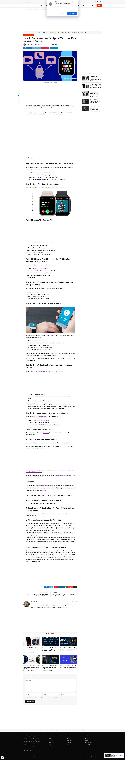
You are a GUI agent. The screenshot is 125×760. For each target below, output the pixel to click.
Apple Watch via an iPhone (44, 371)
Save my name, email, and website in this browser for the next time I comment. (43, 697)
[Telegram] (19, 101)
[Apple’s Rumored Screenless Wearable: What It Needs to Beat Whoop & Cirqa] (85, 93)
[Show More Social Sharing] (60, 48)
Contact (87, 740)
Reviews (50, 738)
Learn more (84, 32)
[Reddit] (19, 103)
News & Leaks (51, 746)
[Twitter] (19, 92)
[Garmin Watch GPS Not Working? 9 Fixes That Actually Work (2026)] (68, 641)
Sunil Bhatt (31, 44)
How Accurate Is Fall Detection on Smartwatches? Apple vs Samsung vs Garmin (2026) (50, 649)
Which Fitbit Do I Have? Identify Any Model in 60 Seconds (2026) (68, 666)
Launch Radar (80, 5)
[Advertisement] (62, 21)
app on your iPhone (40, 292)
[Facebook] (19, 89)
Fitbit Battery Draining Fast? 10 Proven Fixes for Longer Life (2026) (49, 667)
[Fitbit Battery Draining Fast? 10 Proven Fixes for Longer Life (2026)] (50, 659)
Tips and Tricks (29, 9)
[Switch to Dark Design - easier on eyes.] (95, 5)
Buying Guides (51, 742)
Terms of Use (88, 744)
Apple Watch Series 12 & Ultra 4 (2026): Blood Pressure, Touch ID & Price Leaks (31, 667)
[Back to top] (100, 757)
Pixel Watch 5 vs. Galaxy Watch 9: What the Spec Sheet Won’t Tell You (95, 78)
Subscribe (72, 13)
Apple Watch (41, 179)
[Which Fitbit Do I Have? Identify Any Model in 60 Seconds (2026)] (68, 659)
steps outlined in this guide (53, 487)
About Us (87, 738)
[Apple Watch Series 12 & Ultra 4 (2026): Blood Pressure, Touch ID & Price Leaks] (31, 659)
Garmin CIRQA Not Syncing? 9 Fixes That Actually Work (95, 101)
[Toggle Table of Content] (38, 158)
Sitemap (96, 756)
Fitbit (68, 744)
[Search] (93, 5)
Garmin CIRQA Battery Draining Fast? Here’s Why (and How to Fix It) (31, 649)
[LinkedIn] (19, 95)
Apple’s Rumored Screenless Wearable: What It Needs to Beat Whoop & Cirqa (95, 94)
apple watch (41, 113)
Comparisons (51, 740)
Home (42, 5)
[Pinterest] (19, 98)
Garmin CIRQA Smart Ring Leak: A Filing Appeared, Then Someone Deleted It (95, 109)
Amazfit (68, 746)
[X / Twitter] (33, 750)
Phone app (35, 245)
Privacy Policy (88, 742)
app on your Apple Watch (43, 420)
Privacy (88, 756)
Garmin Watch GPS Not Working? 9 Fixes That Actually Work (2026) (68, 648)
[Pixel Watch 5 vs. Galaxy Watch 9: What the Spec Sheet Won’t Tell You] (85, 78)
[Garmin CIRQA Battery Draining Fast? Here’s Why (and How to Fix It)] (31, 641)
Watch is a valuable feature (47, 485)
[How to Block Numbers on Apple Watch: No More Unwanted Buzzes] (50, 66)
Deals (99, 5)
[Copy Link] (19, 106)
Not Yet (61, 13)
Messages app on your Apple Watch (41, 268)
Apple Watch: (66, 442)
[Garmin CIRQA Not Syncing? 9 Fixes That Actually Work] (85, 101)
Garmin (68, 738)
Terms (92, 756)
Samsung (69, 742)
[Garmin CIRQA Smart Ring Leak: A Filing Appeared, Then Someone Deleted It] (85, 108)
